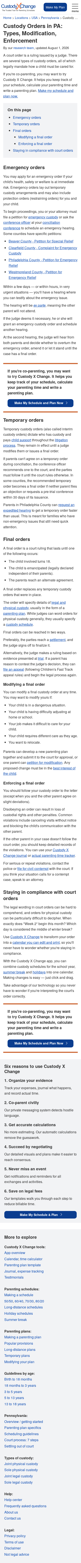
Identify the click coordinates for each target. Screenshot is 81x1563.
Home (7, 17)
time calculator (31, 1258)
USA (35, 17)
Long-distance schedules (23, 1307)
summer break (14, 972)
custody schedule (19, 624)
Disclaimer (12, 1548)
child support (21, 439)
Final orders (22, 130)
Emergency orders (27, 117)
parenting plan (14, 613)
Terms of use (14, 1542)
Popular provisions (18, 1343)
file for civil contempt (32, 868)
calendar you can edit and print (36, 942)
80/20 (39, 1301)
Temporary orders (26, 123)
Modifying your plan (19, 1361)
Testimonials (14, 1277)
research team (23, 47)
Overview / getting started (23, 1421)
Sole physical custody (21, 1469)
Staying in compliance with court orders (43, 150)
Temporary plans (17, 1355)
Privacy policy (15, 1535)
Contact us (12, 1518)
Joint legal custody (18, 1475)
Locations (21, 17)
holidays (39, 972)
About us (11, 1512)
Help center (13, 1499)
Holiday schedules (18, 1313)
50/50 (8, 1301)
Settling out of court (19, 1446)
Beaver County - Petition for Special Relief (41, 241)
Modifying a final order (35, 136)
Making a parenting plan (22, 1336)
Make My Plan (55, 7)
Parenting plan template (22, 1264)
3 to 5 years (13, 1391)
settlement (57, 639)
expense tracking (30, 1271)
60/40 (19, 1301)
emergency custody (43, 217)
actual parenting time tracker (53, 855)
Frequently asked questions (25, 1505)
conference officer (16, 222)
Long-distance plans (19, 1349)
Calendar (11, 1258)
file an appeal (13, 669)
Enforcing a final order (35, 143)
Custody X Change (25, 936)
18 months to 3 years (20, 1385)
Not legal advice (16, 1554)
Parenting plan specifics (22, 1427)
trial (41, 658)
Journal (10, 1271)
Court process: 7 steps (21, 1439)
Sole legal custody (18, 1482)
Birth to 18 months (18, 1379)
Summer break (15, 1319)
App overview (14, 1252)
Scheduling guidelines (21, 1433)
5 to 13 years (14, 1397)
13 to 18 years (15, 1403)
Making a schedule (18, 1294)
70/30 (29, 1301)
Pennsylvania (50, 17)
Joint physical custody (21, 1463)
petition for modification (44, 762)
